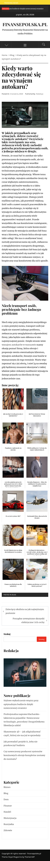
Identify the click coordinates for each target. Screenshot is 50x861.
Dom (6, 799)
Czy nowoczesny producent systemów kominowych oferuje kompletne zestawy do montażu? (24, 755)
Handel (7, 811)
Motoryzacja (10, 818)
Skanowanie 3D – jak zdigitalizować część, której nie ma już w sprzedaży (22, 733)
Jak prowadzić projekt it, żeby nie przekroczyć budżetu (20, 743)
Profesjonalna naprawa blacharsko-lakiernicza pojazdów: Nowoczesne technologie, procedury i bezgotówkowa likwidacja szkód (24, 720)
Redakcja (39, 94)
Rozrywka (9, 824)
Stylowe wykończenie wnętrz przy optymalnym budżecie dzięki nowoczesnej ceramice (21, 704)
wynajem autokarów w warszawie (19, 344)
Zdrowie (8, 830)
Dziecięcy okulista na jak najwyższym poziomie (25, 611)
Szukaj (7, 634)
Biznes (7, 787)
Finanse (8, 805)
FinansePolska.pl (25, 24)
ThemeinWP (30, 857)
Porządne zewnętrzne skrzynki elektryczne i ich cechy (28, 620)
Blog (14, 595)
